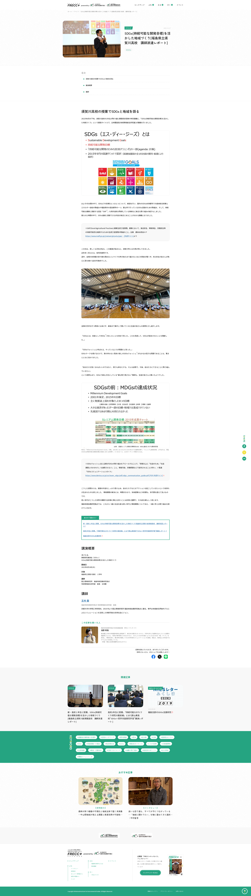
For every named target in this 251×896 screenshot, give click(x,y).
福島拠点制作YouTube (97, 863)
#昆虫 (134, 737)
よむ (150, 5)
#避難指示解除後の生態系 (86, 737)
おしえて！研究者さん (77, 874)
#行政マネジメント (113, 750)
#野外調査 (123, 737)
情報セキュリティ (153, 891)
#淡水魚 (144, 737)
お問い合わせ (179, 891)
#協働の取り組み (131, 750)
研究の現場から (75, 876)
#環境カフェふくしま (84, 756)
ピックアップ (140, 5)
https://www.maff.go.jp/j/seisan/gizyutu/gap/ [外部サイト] (109, 236)
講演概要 (89, 85)
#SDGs (128, 50)
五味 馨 (85, 600)
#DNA (79, 744)
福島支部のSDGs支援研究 (92, 536)
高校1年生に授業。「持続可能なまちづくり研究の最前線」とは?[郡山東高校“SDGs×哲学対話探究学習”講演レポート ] (125, 531)
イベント (180, 5)
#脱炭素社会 (109, 744)
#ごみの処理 (152, 744)
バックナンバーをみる (150, 873)
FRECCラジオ (95, 875)
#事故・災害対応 (96, 750)
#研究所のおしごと (149, 750)
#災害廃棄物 (166, 744)
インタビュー (74, 868)
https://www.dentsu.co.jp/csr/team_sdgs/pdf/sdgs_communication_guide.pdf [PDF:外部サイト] (124, 475)
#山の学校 (164, 750)
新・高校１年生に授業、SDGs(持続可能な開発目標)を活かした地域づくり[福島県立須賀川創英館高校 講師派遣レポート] (125, 524)
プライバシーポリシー (166, 891)
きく (169, 5)
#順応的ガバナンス (136, 744)
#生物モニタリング (107, 737)
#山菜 (154, 737)
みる (159, 5)
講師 (87, 92)
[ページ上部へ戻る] (245, 891)
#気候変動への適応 (93, 744)
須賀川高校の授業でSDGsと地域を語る (99, 79)
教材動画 (93, 866)
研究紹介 (73, 871)
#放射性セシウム (167, 737)
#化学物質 (81, 750)
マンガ (73, 879)
